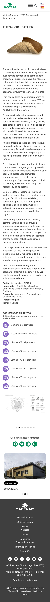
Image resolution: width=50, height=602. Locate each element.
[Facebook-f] (22, 559)
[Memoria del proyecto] (6, 325)
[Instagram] (28, 559)
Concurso (14, 15)
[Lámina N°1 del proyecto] (6, 343)
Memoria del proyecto (22, 324)
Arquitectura (10, 483)
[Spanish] (42, 7)
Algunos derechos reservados (25, 588)
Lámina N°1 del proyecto (23, 342)
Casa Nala (11, 488)
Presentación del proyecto (24, 333)
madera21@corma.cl (21, 571)
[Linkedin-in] (10, 559)
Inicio (5, 15)
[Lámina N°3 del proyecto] (6, 360)
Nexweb (25, 594)
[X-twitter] (16, 559)
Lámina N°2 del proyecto (23, 351)
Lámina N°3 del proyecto (23, 359)
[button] (30, 5)
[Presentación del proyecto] (6, 334)
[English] (42, 3)
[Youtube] (34, 559)
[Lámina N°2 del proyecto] (6, 351)
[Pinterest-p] (40, 559)
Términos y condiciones (25, 580)
